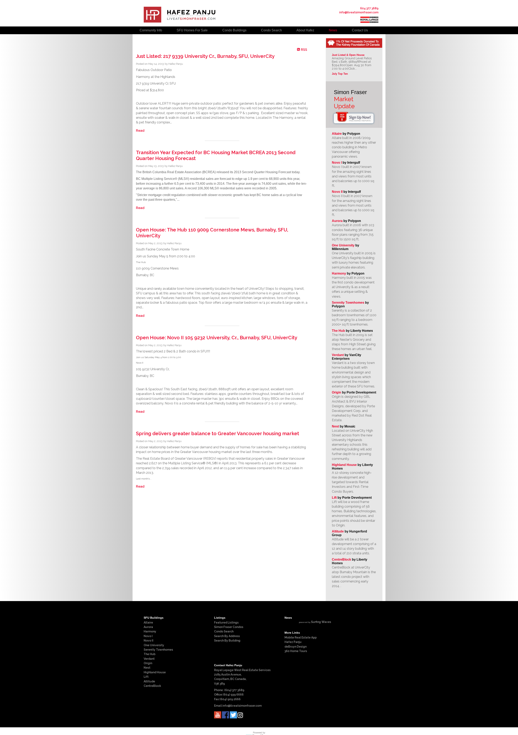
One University (343, 245)
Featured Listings (226, 622)
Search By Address (227, 636)
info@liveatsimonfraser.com (358, 12)
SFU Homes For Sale (192, 30)
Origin (336, 392)
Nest (335, 426)
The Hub (338, 330)
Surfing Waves (321, 622)
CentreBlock (341, 559)
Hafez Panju (292, 642)
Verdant (338, 355)
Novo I (337, 162)
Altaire (337, 133)
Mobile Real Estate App (300, 637)
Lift (334, 497)
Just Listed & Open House (348, 54)
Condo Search (224, 631)
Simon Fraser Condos (228, 627)
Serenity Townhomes (348, 302)
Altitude (338, 531)
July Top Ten (340, 73)
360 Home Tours (295, 651)
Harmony (339, 273)
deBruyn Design (295, 646)
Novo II (337, 191)
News (333, 30)
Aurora (337, 221)
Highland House (344, 465)
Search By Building (227, 640)
